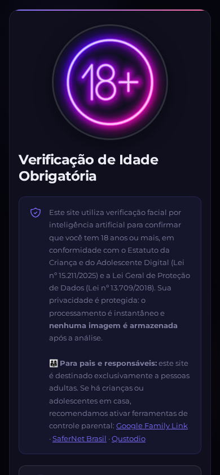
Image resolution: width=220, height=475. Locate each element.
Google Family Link (152, 425)
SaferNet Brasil (79, 438)
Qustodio (129, 438)
